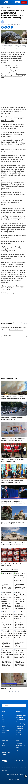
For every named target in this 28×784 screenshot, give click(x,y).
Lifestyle (5, 740)
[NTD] (4, 761)
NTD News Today (20, 726)
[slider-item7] (18, 691)
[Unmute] (25, 681)
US (2, 715)
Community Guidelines (16, 330)
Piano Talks (18, 730)
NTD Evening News (20, 719)
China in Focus (19, 721)
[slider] (14, 683)
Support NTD (19, 750)
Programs (19, 712)
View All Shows (19, 735)
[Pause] (3, 685)
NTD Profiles (19, 743)
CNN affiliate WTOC (7, 121)
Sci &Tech (4, 728)
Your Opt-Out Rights (14, 779)
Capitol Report (19, 717)
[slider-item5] (15, 691)
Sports (3, 732)
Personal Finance (6, 752)
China (3, 717)
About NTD (19, 740)
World (3, 719)
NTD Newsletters (20, 747)
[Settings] (24, 685)
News (2, 7)
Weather (4, 724)
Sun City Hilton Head (7, 107)
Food (3, 743)
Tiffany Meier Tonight (21, 715)
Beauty (3, 747)
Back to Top (25, 776)
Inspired (4, 754)
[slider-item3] (12, 691)
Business (4, 721)
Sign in (17, 2)
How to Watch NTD (20, 745)
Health (3, 726)
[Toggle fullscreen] (21, 685)
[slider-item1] (9, 691)
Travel (3, 745)
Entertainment (5, 730)
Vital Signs (18, 732)
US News (9, 7)
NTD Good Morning (20, 724)
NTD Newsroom (11, 22)
